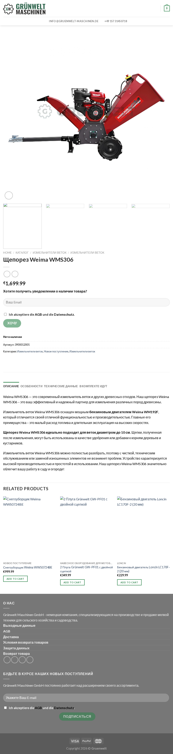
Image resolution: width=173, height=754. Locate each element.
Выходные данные (19, 625)
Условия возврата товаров (25, 642)
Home (7, 252)
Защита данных (16, 648)
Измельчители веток (49, 252)
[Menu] (54, 8)
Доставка (11, 637)
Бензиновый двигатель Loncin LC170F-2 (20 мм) (143, 569)
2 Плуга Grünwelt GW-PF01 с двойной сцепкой (86, 569)
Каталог (22, 252)
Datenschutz (64, 314)
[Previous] (12, 117)
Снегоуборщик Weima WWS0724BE (27, 567)
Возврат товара (16, 653)
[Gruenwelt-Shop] (24, 8)
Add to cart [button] (15, 578)
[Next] (161, 117)
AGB (38, 314)
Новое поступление (56, 351)
